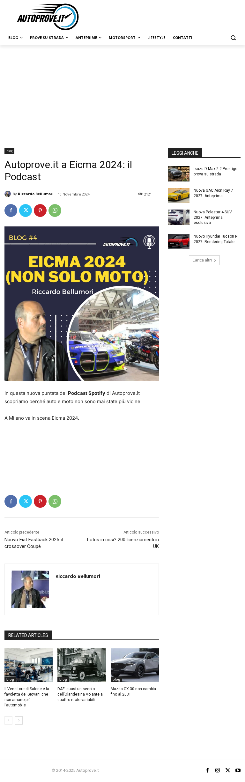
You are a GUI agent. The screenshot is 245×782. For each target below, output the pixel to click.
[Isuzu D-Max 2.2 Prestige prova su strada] (178, 173)
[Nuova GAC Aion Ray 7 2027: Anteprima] (178, 195)
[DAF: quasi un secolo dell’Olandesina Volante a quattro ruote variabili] (81, 665)
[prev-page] (8, 720)
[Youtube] (238, 770)
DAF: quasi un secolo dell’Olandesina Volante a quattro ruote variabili (80, 694)
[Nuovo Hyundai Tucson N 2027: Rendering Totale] (178, 241)
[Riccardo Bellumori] (8, 194)
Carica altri (202, 260)
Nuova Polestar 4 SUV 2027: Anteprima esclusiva (213, 217)
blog (9, 151)
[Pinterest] (40, 210)
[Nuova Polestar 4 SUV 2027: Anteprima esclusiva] (178, 217)
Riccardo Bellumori (36, 193)
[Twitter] (25, 210)
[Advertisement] (122, 93)
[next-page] (19, 720)
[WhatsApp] (54, 210)
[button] (233, 37)
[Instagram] (217, 770)
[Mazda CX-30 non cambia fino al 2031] (135, 665)
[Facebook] (10, 210)
